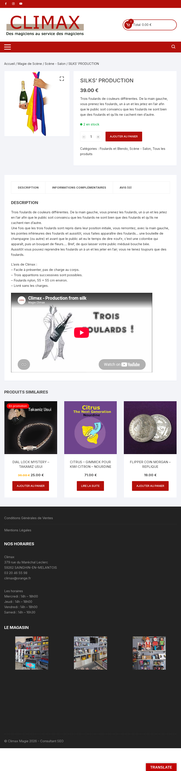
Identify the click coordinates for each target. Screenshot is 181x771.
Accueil (9, 64)
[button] (61, 78)
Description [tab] (28, 187)
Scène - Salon (55, 64)
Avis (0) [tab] (126, 187)
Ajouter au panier (124, 136)
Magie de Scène (30, 64)
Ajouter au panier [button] (31, 486)
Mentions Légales (17, 530)
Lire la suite (90, 486)
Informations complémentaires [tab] (79, 187)
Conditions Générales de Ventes (28, 518)
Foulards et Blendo (114, 148)
